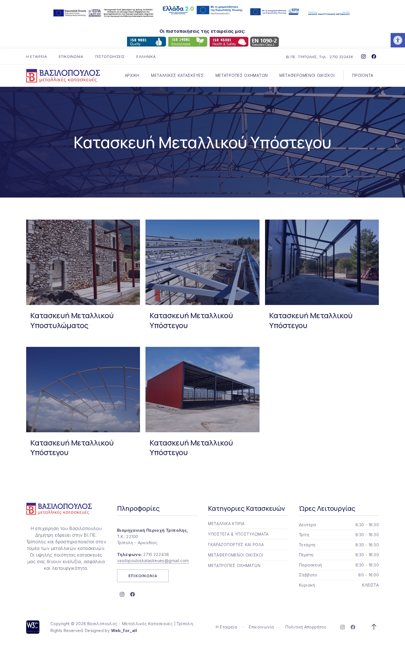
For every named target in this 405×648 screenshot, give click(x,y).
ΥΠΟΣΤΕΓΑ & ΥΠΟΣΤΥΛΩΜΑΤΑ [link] (238, 534)
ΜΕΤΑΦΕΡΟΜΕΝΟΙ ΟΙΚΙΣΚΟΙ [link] (306, 75)
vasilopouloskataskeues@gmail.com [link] (153, 560)
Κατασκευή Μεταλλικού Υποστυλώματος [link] (72, 320)
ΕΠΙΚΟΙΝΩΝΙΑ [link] (71, 56)
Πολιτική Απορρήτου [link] (305, 627)
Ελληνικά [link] (146, 56)
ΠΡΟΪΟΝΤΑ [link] (362, 75)
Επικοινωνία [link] (261, 627)
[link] (398, 40)
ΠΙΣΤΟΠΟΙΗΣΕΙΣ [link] (110, 56)
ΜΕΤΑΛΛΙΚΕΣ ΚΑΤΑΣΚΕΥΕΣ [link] (177, 75)
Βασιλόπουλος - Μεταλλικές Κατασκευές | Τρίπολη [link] (140, 623)
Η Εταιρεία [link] (226, 627)
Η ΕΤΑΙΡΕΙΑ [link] (36, 56)
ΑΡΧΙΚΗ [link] (132, 75)
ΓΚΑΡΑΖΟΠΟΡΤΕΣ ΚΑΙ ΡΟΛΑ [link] (236, 544)
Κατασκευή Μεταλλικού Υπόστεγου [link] (191, 320)
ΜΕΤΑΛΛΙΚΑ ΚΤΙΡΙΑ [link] (226, 523)
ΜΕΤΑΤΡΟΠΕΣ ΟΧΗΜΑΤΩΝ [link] (241, 75)
